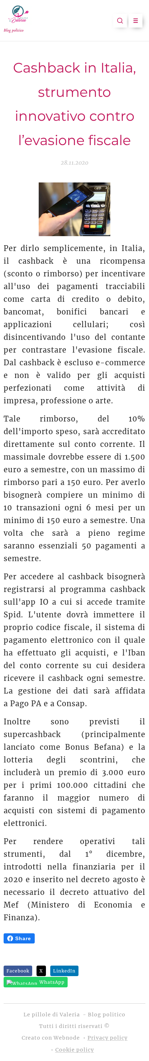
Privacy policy (108, 1038)
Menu (135, 21)
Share (23, 938)
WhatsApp (52, 982)
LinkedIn (64, 971)
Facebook (18, 971)
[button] (120, 21)
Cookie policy (74, 1049)
